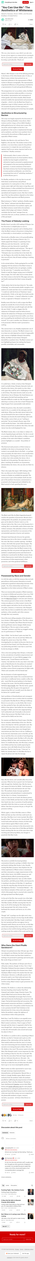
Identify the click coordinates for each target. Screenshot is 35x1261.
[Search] (32, 1185)
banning (16, 1084)
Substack (9, 1257)
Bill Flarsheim (9, 1158)
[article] (17, 1193)
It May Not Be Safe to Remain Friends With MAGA (11, 1201)
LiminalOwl (8, 1148)
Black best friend (11, 599)
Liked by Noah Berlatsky (12, 1149)
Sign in (31, 2)
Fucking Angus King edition (9, 1192)
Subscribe (25, 2)
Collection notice (28, 1249)
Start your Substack (13, 1253)
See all (5, 1226)
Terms (21, 1249)
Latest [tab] (7, 1185)
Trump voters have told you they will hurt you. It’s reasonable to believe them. (12, 1205)
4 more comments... (6, 1177)
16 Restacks (20, 1115)
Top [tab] (3, 1185)
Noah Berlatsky (9, 18)
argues (25, 657)
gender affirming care (15, 1087)
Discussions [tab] (14, 1185)
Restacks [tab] (12, 1132)
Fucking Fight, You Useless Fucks (12, 1190)
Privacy (17, 1249)
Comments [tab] (5, 1132)
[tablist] (8, 1132)
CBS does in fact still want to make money (13, 1218)
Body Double (11, 686)
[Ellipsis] (33, 1147)
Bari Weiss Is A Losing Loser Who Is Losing (13, 1215)
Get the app (25, 1253)
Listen (31, 19)
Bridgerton (13, 596)
